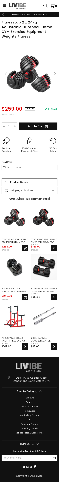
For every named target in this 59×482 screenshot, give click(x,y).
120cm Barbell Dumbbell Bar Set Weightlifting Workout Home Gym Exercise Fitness (42, 339)
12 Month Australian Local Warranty (29, 14)
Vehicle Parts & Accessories (29, 432)
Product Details (19, 182)
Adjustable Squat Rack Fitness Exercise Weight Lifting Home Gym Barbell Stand (14, 339)
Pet (29, 419)
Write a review (12, 167)
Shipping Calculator (22, 190)
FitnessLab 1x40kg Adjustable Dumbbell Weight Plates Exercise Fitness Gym (14, 290)
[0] (52, 5)
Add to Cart (36, 126)
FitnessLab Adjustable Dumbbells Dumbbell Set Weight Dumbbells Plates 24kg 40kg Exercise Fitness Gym (44, 240)
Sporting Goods (29, 428)
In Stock (52, 108)
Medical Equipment (29, 415)
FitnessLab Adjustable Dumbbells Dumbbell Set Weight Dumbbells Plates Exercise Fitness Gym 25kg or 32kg (44, 290)
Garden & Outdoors (29, 406)
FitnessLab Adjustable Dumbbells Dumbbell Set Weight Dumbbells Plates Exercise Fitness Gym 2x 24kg (15, 240)
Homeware (29, 411)
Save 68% (30, 109)
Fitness (29, 402)
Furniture (29, 397)
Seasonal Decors (29, 424)
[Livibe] (17, 6)
